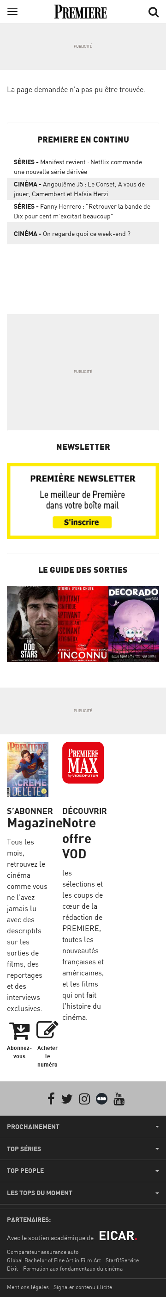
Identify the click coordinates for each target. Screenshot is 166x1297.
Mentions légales (28, 1287)
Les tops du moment (39, 1193)
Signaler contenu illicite (82, 1287)
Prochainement (33, 1126)
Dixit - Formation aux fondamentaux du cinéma (65, 1268)
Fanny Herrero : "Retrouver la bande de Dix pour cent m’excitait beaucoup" (82, 211)
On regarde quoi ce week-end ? (72, 233)
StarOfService (122, 1260)
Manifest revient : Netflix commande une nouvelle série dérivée (78, 166)
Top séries (24, 1149)
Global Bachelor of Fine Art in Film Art (54, 1260)
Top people (25, 1170)
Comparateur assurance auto (42, 1251)
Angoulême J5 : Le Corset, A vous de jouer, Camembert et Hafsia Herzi (79, 189)
